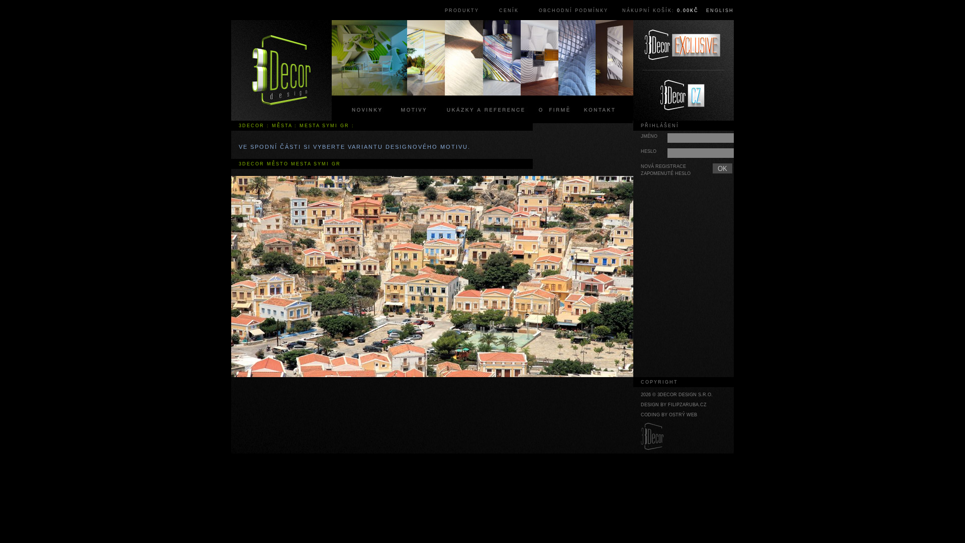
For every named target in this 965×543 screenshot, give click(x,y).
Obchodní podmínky (573, 10)
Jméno (649, 136)
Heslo (648, 151)
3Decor (251, 125)
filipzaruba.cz (687, 404)
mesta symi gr (324, 125)
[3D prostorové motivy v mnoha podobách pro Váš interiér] (281, 70)
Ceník (509, 10)
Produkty (462, 10)
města (282, 125)
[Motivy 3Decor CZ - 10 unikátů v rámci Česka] (683, 95)
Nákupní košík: (660, 10)
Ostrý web (683, 414)
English (720, 10)
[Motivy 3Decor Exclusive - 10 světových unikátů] (683, 45)
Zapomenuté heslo (666, 173)
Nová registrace (663, 166)
